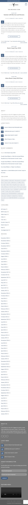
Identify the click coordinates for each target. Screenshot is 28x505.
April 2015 (3, 329)
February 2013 (4, 379)
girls (5, 184)
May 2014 (3, 348)
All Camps (3, 209)
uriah (19, 72)
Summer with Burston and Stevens (14, 15)
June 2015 (3, 324)
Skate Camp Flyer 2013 (14, 48)
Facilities (19, 182)
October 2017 (4, 274)
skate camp (3, 195)
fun (2, 184)
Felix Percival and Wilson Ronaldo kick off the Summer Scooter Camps (12, 157)
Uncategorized (4, 230)
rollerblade (16, 189)
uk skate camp (21, 197)
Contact (18, 501)
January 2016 (4, 311)
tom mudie (3, 197)
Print (18, 186)
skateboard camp (4, 193)
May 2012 (3, 403)
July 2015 (3, 322)
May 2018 (3, 264)
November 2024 (5, 240)
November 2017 (5, 272)
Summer (4, 42)
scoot (25, 189)
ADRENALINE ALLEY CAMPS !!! (12, 131)
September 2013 (5, 366)
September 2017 (5, 277)
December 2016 (5, 293)
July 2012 (3, 398)
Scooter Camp (4, 222)
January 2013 (4, 382)
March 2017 (4, 287)
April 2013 (3, 374)
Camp (5, 182)
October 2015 (4, 316)
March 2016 (4, 306)
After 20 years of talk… (10, 139)
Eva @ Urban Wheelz (6, 156)
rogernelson (4, 170)
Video (2, 200)
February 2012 (4, 411)
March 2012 (4, 408)
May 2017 (3, 282)
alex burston (15, 41)
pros (2, 42)
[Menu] (2, 4)
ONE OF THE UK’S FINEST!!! (12, 143)
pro (21, 186)
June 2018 (3, 261)
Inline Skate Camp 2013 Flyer (14, 78)
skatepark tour (15, 195)
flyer (24, 41)
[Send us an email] (5, 436)
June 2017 (3, 280)
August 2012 (4, 395)
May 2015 (3, 327)
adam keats (11, 180)
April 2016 (3, 303)
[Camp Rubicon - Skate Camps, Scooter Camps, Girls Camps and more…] (14, 4)
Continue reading (14, 36)
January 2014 (4, 358)
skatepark (9, 195)
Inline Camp (14, 13)
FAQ (11, 501)
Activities (6, 180)
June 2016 (3, 298)
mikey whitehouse (4, 186)
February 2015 (4, 335)
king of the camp (16, 184)
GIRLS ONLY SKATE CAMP (11, 135)
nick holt (11, 186)
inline (16, 103)
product (24, 186)
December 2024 (5, 238)
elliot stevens (20, 41)
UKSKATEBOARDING (13, 197)
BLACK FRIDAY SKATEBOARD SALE (13, 127)
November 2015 (5, 314)
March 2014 (4, 353)
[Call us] (7, 436)
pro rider (3, 189)
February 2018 (4, 269)
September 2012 (5, 392)
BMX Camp (4, 211)
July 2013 (3, 371)
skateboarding (20, 193)
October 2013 (4, 364)
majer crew (22, 184)
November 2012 (5, 387)
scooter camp (8, 191)
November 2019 (5, 246)
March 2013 (4, 377)
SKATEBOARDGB (12, 193)
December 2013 (5, 361)
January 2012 (4, 413)
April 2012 (3, 406)
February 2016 (4, 308)
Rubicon (21, 18)
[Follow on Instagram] (2, 436)
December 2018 (5, 251)
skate (16, 72)
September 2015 (5, 319)
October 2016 (4, 295)
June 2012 (3, 400)
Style (2, 227)
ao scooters (23, 180)
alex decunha (17, 180)
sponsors (21, 103)
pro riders (8, 189)
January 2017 (4, 290)
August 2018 (4, 256)
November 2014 (5, 340)
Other (2, 217)
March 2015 (4, 332)
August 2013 (4, 369)
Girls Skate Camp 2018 (10, 152)
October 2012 (4, 390)
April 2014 (3, 350)
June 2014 (3, 345)
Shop (14, 501)
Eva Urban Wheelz (5, 167)
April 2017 (3, 285)
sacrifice (20, 189)
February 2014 (4, 356)
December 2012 (5, 385)
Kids (11, 184)
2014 (2, 180)
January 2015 (4, 337)
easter (9, 182)
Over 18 (3, 219)
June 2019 (3, 248)
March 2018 (4, 267)
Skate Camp (14, 46)
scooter (2, 191)
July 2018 (3, 259)
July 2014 (3, 343)
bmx (2, 182)
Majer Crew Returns (16, 167)
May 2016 (3, 301)
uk (7, 197)
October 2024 (4, 243)
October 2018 (4, 253)
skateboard (17, 191)
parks (15, 186)
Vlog (8, 501)
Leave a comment (23, 42)
